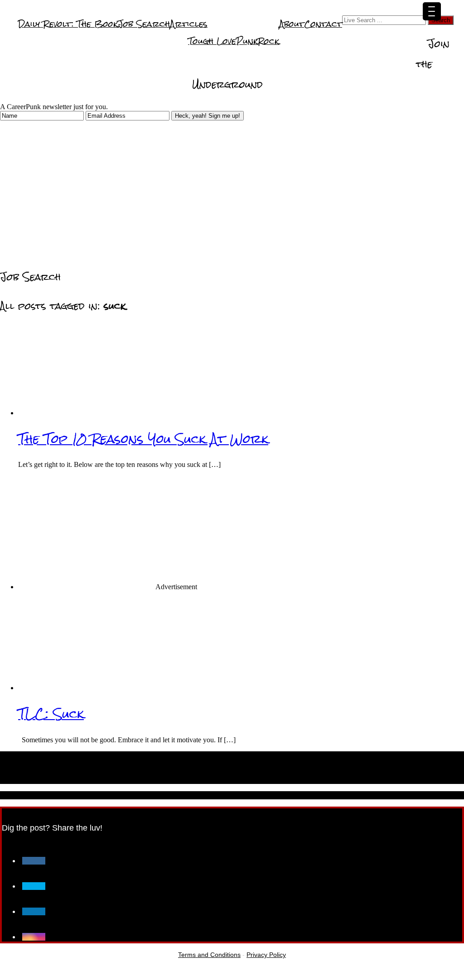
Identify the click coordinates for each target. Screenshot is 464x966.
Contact (323, 23)
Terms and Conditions (209, 954)
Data (349, 57)
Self (418, 40)
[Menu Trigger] (432, 11)
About (291, 23)
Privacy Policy (266, 954)
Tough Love (212, 41)
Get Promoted (375, 40)
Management (46, 75)
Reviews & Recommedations (133, 75)
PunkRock (257, 41)
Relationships (308, 57)
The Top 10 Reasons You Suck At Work (143, 439)
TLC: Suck (51, 713)
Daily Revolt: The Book (68, 23)
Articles (189, 23)
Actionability (388, 57)
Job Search (144, 23)
